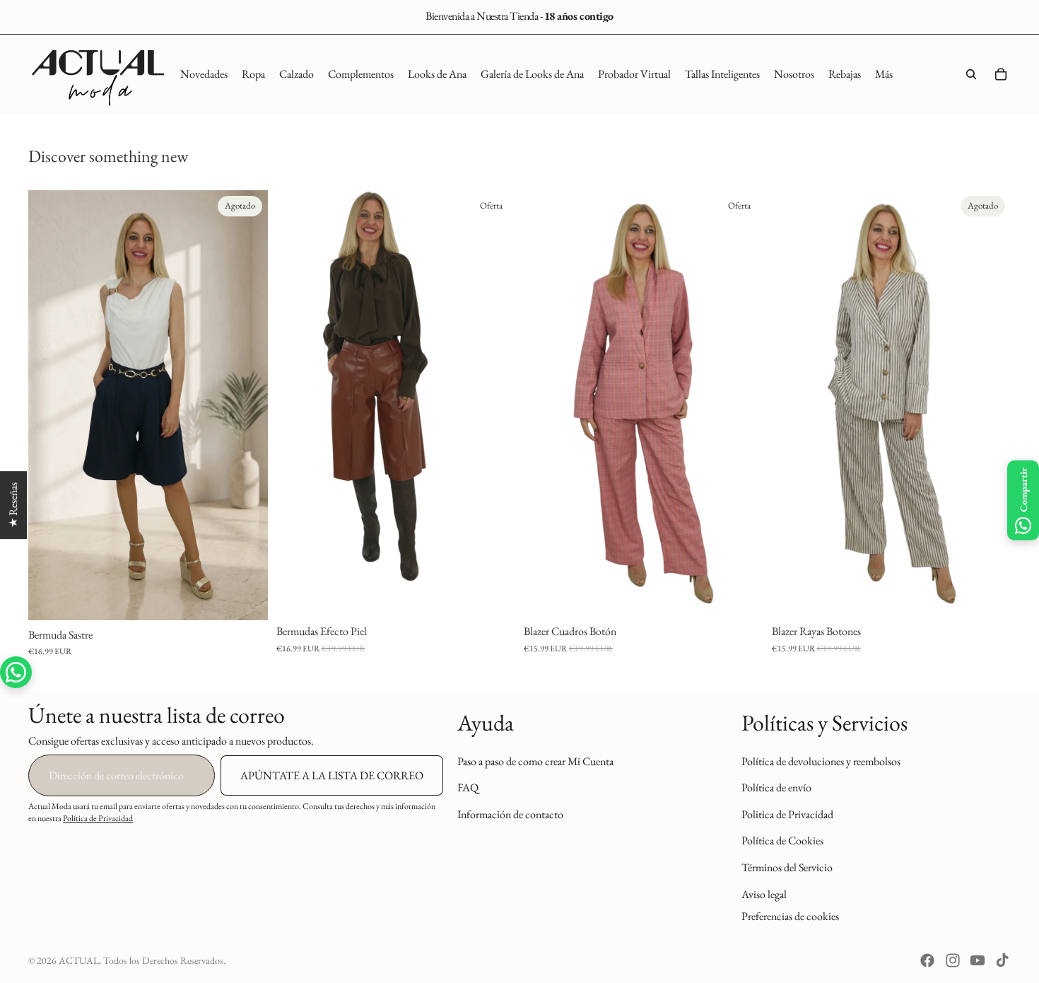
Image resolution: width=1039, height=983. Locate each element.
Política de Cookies (782, 840)
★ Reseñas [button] (13, 505)
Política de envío (776, 787)
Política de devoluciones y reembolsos (820, 760)
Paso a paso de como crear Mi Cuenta (535, 760)
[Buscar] (971, 74)
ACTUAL (79, 960)
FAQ (468, 787)
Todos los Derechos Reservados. (164, 960)
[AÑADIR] (741, 594)
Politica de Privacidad (787, 813)
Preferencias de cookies (790, 916)
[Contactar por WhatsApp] (16, 672)
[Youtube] (977, 960)
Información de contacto (510, 813)
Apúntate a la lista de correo (331, 775)
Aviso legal (764, 893)
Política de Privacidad (98, 818)
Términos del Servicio (787, 867)
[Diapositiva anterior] (49, 405)
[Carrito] (1000, 74)
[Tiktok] (1002, 960)
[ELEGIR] (493, 594)
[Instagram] (952, 960)
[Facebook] (927, 960)
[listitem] (884, 74)
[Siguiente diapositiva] (246, 405)
